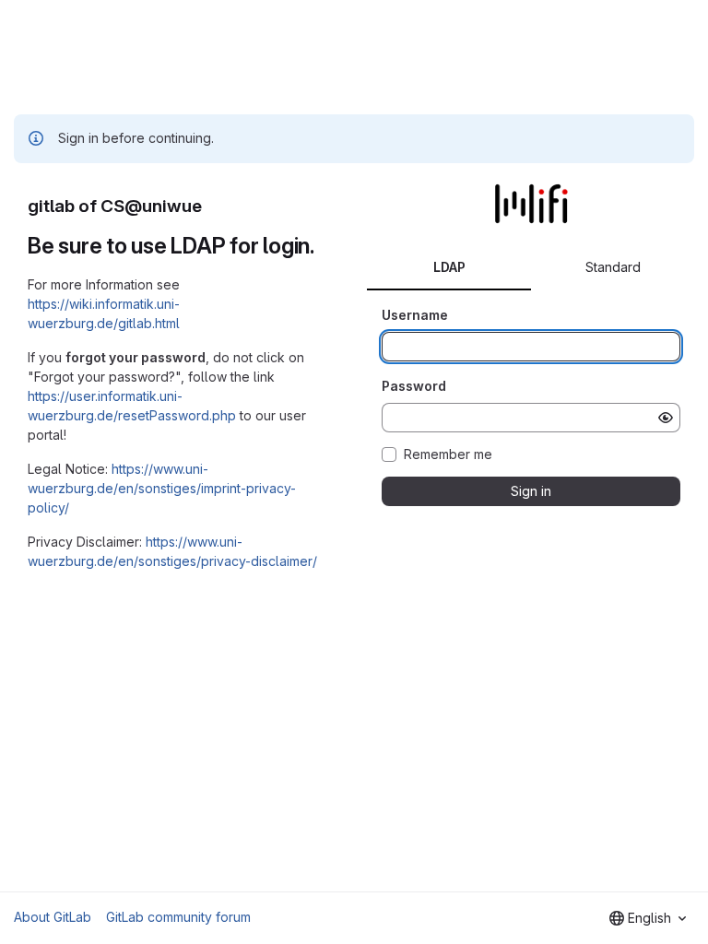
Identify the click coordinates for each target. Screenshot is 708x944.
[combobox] (647, 918)
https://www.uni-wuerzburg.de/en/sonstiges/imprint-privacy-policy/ (162, 488)
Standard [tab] (613, 267)
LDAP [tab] (449, 267)
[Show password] (665, 417)
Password (414, 386)
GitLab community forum (178, 917)
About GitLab (52, 917)
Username (415, 315)
